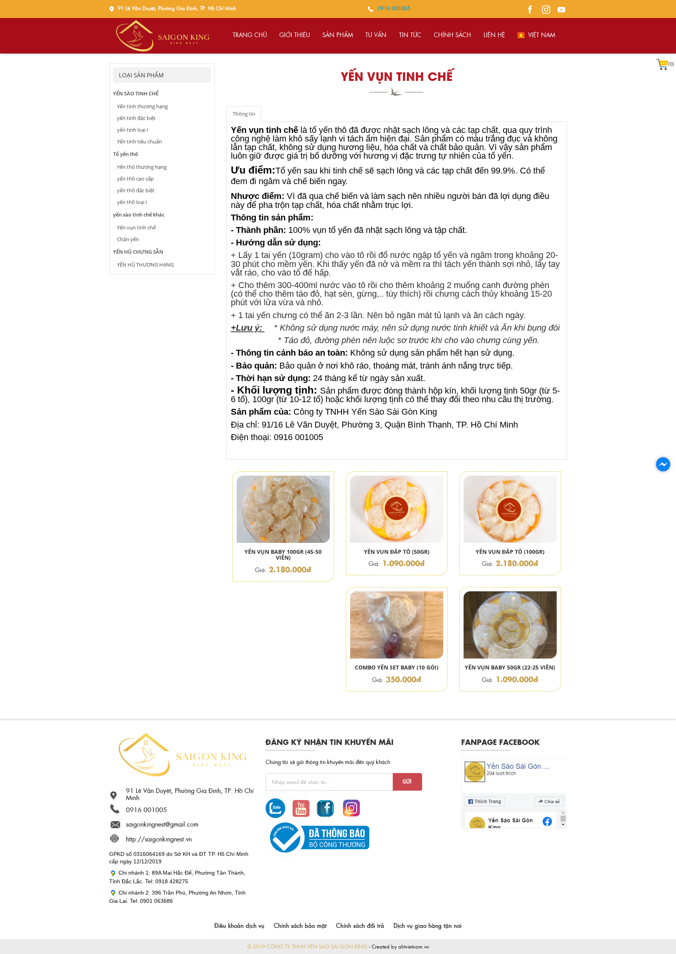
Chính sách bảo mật (300, 925)
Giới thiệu (294, 34)
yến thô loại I (132, 202)
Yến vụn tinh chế (136, 227)
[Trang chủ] (181, 753)
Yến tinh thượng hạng (142, 106)
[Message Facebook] (528, 8)
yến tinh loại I (132, 129)
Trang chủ (250, 34)
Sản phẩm (337, 34)
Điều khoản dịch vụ (239, 925)
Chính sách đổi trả (360, 925)
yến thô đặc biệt (136, 190)
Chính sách (452, 34)
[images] (544, 8)
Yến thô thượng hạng (142, 166)
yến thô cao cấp (135, 178)
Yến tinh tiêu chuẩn (139, 141)
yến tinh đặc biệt (136, 118)
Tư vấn (376, 34)
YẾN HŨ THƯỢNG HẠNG (145, 264)
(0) (671, 63)
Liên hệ (494, 34)
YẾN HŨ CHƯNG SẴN (138, 251)
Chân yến (128, 239)
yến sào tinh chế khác (138, 214)
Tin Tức (410, 34)
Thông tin (244, 113)
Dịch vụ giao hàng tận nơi (428, 925)
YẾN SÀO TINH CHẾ (135, 93)
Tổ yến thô (125, 154)
